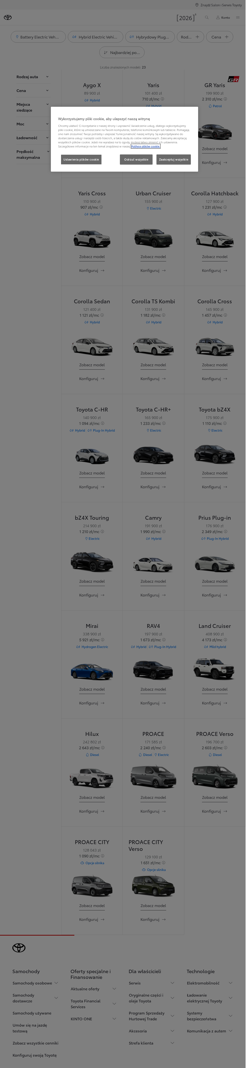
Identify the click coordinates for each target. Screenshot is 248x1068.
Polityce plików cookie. (145, 146)
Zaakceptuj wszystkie (173, 159)
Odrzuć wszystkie (136, 159)
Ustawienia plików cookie (81, 159)
